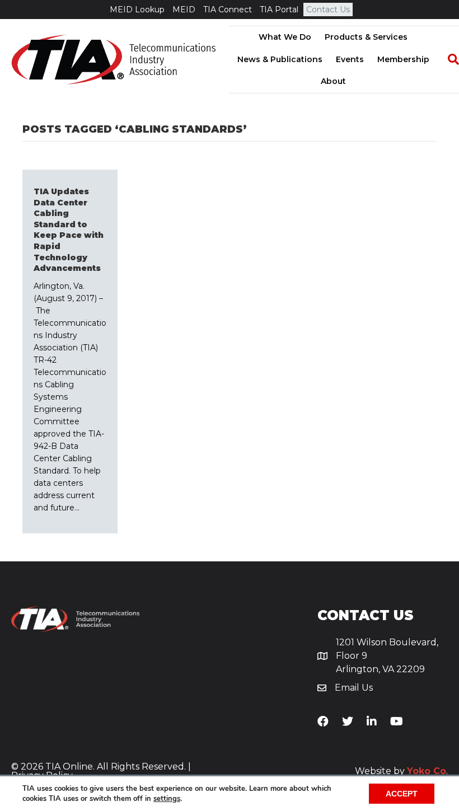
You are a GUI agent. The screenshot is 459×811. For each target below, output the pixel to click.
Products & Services (366, 37)
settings (166, 799)
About (333, 81)
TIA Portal (279, 9)
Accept (402, 793)
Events (350, 59)
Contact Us (328, 9)
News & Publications (279, 59)
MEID (183, 9)
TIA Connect (227, 9)
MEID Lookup (137, 9)
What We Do (285, 37)
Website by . (401, 771)
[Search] (448, 59)
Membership (403, 59)
